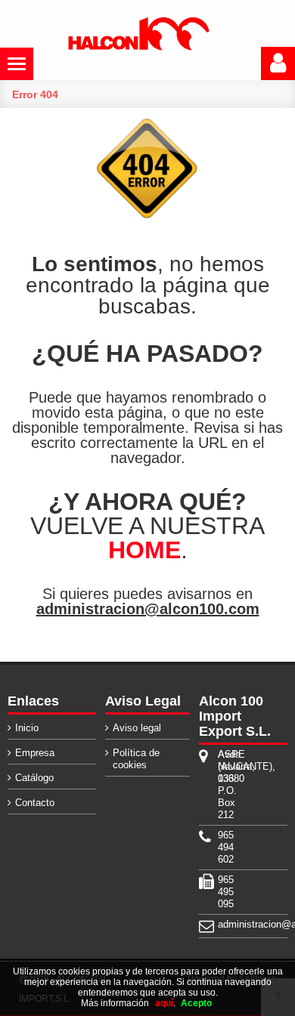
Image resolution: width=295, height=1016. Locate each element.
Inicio (27, 727)
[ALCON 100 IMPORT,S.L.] (138, 48)
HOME (144, 550)
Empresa (34, 752)
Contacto (34, 802)
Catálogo (34, 777)
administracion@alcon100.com (147, 609)
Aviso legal (137, 727)
